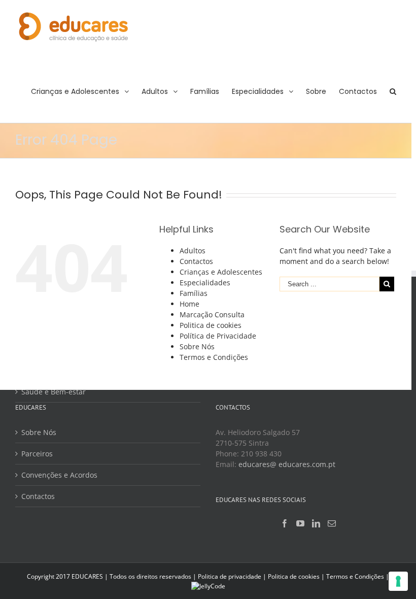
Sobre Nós (197, 346)
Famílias (193, 293)
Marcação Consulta (212, 314)
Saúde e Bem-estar (53, 391)
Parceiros (37, 453)
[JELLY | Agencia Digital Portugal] (208, 585)
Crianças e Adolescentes (221, 272)
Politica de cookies (210, 325)
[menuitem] (86, 91)
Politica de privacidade (229, 576)
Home (189, 304)
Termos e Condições (214, 357)
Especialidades (205, 282)
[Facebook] (285, 523)
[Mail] (332, 523)
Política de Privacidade (218, 336)
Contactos (196, 261)
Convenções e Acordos (59, 475)
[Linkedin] (316, 523)
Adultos (192, 250)
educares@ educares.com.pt (286, 464)
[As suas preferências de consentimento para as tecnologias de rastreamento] (398, 581)
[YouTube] (300, 523)
